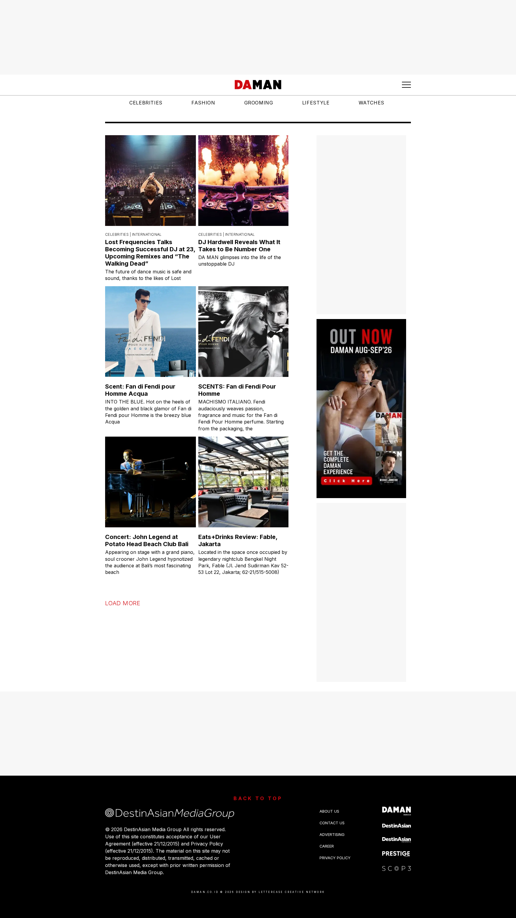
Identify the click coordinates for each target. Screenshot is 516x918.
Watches (371, 103)
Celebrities (145, 103)
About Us (329, 811)
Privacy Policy (335, 858)
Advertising (332, 834)
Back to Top (258, 798)
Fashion (203, 103)
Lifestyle (316, 103)
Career (327, 846)
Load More (122, 603)
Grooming (258, 103)
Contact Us (332, 823)
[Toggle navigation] (406, 85)
